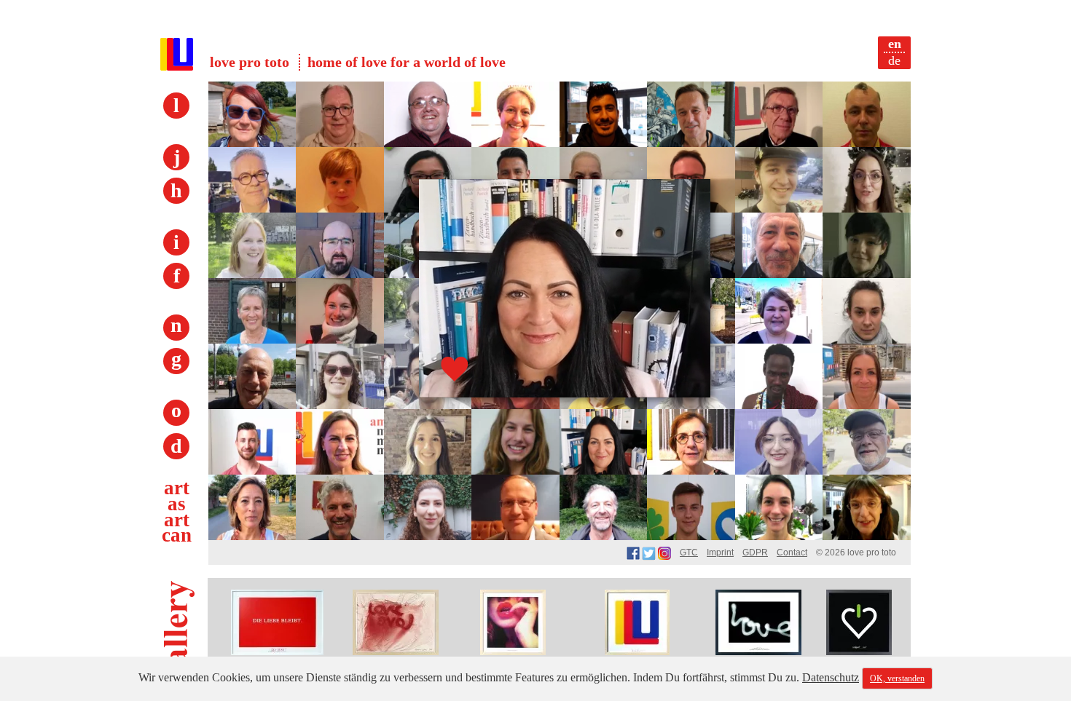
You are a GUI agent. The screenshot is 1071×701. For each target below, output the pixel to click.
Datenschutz (830, 677)
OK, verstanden (897, 678)
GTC (689, 552)
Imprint (720, 552)
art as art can (177, 511)
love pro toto (249, 62)
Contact (792, 552)
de (894, 60)
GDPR (755, 552)
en (894, 43)
